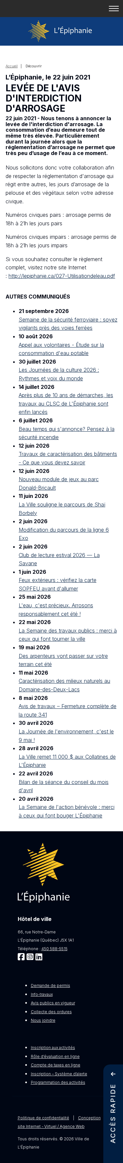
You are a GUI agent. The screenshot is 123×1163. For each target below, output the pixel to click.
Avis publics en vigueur (53, 1002)
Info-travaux (42, 994)
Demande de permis (50, 985)
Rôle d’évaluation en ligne (55, 1056)
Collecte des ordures (51, 1011)
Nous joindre (43, 1020)
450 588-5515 (54, 948)
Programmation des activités (58, 1082)
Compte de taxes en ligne (55, 1064)
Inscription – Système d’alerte (59, 1073)
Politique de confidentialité (43, 1117)
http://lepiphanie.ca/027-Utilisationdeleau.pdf (62, 276)
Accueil (12, 66)
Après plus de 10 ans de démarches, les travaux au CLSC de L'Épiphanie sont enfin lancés (66, 403)
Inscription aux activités (53, 1047)
